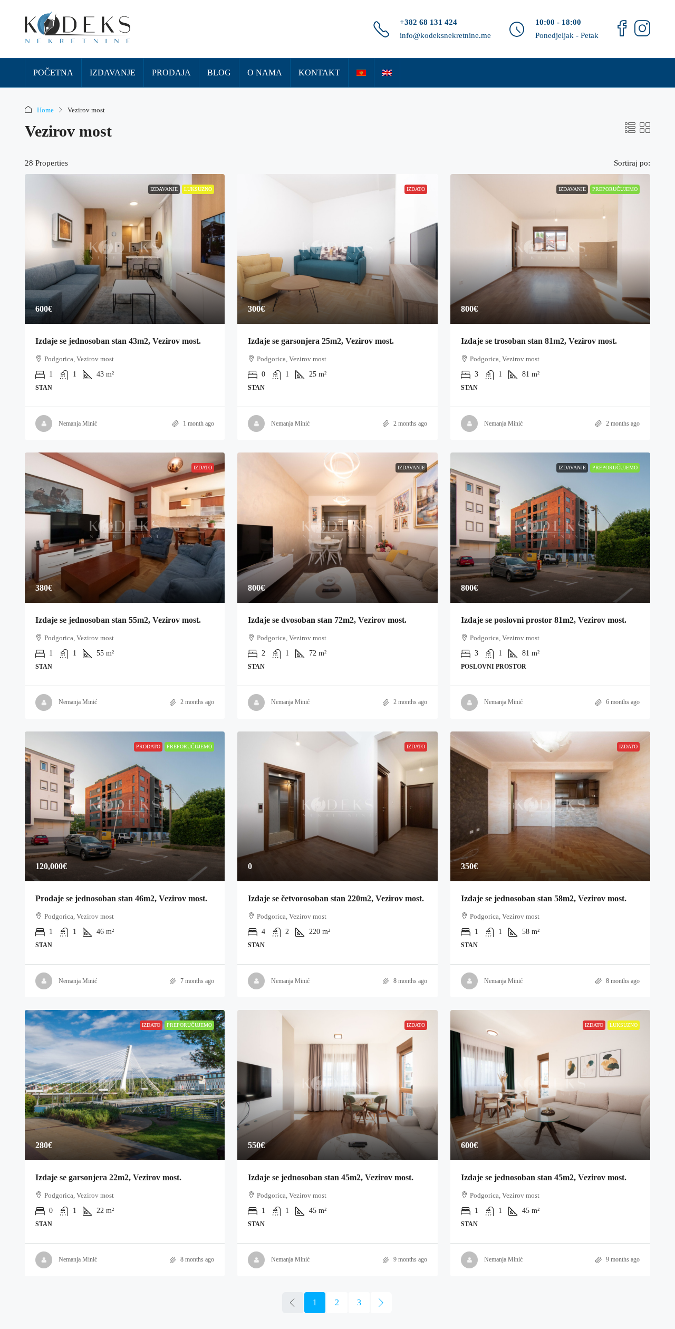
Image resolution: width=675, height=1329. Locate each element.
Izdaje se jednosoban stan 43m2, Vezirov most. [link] (118, 340)
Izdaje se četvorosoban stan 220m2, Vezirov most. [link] (336, 898)
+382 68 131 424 (428, 22)
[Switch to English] (387, 73)
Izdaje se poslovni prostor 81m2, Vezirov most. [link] (543, 619)
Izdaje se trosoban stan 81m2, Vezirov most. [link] (539, 340)
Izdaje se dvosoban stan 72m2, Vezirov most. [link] (327, 619)
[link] (125, 249)
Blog (219, 72)
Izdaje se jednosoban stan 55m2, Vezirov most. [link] (118, 619)
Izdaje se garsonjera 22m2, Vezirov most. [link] (108, 1177)
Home (45, 110)
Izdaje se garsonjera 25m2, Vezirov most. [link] (321, 340)
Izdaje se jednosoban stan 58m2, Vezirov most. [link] (543, 898)
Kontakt (319, 72)
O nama (264, 72)
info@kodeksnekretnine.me (445, 35)
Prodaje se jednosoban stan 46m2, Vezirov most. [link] (121, 898)
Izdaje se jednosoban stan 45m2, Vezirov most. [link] (330, 1177)
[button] (630, 128)
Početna (53, 72)
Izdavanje (113, 72)
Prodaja (171, 72)
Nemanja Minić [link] (78, 423)
